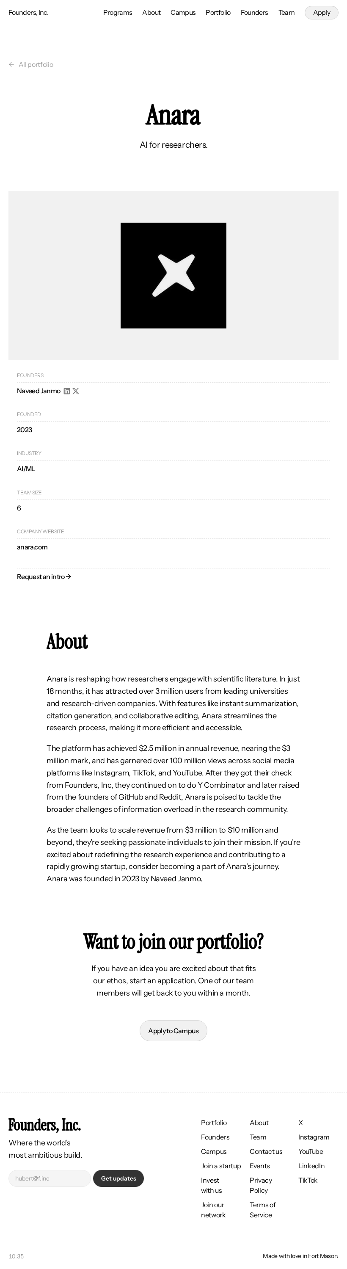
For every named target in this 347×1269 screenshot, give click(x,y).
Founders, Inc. (28, 12)
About (151, 12)
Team (286, 12)
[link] (322, 12)
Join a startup (221, 1165)
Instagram (314, 1137)
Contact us (266, 1151)
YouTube (310, 1151)
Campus (183, 12)
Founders (254, 12)
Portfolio (218, 12)
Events (260, 1165)
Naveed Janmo (38, 390)
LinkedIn (311, 1165)
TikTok (308, 1180)
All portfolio (36, 64)
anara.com (32, 547)
